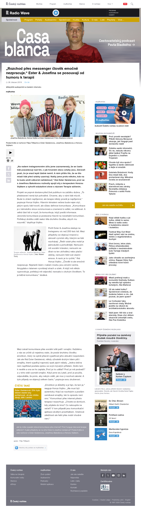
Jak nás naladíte (77, 474)
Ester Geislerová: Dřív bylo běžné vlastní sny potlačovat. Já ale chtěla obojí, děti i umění (27, 394)
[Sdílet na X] (8, 174)
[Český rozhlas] (15, 4)
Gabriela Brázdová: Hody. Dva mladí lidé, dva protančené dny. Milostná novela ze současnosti (121, 176)
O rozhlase (96, 4)
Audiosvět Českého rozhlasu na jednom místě (112, 126)
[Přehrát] (10, 153)
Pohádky (100, 112)
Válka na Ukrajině (17, 474)
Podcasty (44, 481)
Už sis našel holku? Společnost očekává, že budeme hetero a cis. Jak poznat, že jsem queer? (121, 293)
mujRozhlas (67, 4)
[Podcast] (8, 161)
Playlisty (111, 20)
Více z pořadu (102, 215)
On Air (27, 82)
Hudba (76, 20)
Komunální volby (17, 478)
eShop (13, 484)
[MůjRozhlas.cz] (10, 92)
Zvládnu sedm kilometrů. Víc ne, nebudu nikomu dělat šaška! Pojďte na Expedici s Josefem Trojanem (120, 153)
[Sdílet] (12, 161)
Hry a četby (100, 108)
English (128, 500)
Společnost (11, 20)
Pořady (38, 20)
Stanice (82, 4)
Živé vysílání (101, 116)
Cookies (95, 500)
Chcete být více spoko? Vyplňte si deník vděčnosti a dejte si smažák (121, 164)
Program (53, 4)
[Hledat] (132, 4)
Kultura (85, 20)
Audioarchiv (113, 13)
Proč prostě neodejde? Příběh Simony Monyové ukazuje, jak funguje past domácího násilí (121, 140)
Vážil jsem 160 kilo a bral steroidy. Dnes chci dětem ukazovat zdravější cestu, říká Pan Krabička (121, 316)
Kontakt (73, 488)
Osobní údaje (105, 500)
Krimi (110, 108)
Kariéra (73, 484)
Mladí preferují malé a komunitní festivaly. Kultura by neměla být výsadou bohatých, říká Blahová (121, 281)
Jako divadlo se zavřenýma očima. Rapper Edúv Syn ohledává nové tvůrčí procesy (122, 261)
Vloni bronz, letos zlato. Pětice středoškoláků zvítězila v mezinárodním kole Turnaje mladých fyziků (120, 248)
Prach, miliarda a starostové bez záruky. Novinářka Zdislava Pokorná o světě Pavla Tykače (119, 189)
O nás (95, 20)
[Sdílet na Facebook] (8, 168)
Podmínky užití (117, 500)
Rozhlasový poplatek (78, 491)
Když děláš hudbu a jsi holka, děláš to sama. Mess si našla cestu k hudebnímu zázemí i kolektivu (119, 223)
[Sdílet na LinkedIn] (8, 180)
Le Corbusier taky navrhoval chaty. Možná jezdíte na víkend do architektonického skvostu (121, 304)
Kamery (112, 15)
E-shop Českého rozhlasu (108, 330)
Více (121, 20)
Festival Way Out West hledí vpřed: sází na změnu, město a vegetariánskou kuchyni (122, 235)
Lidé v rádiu (75, 481)
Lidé (102, 20)
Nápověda (74, 478)
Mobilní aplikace (47, 484)
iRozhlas (39, 4)
